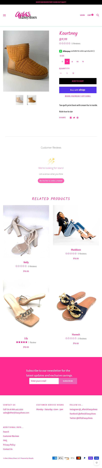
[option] (26, 61)
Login (82, 15)
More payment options (78, 96)
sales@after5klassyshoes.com (16, 413)
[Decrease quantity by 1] (60, 73)
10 (77, 61)
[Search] (97, 15)
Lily (26, 338)
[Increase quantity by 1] (73, 73)
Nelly (26, 262)
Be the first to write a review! (51, 181)
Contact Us (7, 449)
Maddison (76, 250)
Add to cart (78, 81)
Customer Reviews (11, 436)
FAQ (5, 440)
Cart (90, 15)
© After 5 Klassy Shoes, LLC (11, 458)
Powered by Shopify (27, 458)
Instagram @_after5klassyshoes (83, 409)
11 (83, 61)
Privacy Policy (9, 445)
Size (62, 56)
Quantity (64, 68)
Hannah (76, 334)
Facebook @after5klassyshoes (83, 414)
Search (6, 432)
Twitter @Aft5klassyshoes (81, 418)
